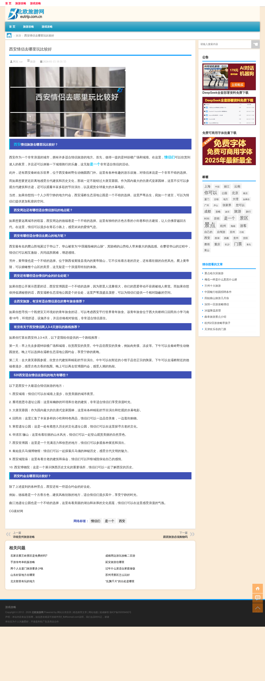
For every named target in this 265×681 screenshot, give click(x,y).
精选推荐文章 (80, 612)
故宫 (227, 211)
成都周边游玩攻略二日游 (120, 555)
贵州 (235, 238)
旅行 (248, 211)
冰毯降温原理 (212, 310)
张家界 (227, 205)
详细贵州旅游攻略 (24, 537)
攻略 (218, 211)
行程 (242, 231)
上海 (207, 186)
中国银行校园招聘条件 (218, 292)
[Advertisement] (116, 654)
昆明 (216, 218)
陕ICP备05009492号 (120, 612)
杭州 (223, 226)
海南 (233, 225)
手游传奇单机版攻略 (22, 562)
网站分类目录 (64, 612)
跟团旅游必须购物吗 (175, 537)
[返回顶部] (256, 607)
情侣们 (169, 157)
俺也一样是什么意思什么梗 (220, 279)
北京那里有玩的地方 (22, 581)
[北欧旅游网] (25, 8)
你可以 (210, 192)
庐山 (216, 205)
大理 (235, 199)
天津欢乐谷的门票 (215, 329)
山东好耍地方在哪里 (22, 575)
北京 (235, 192)
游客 (243, 225)
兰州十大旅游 (212, 285)
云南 (237, 186)
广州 (206, 205)
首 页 (8, 3)
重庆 (217, 244)
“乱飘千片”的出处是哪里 (119, 581)
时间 (206, 218)
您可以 (240, 205)
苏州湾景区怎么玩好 (117, 575)
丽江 (226, 186)
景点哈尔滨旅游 (213, 273)
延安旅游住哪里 (114, 562)
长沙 (227, 244)
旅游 (18, 35)
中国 (217, 186)
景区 (244, 217)
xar (21, 61)
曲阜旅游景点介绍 (215, 316)
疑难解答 (104, 612)
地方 (225, 199)
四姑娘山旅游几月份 (216, 298)
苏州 (232, 232)
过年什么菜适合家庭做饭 (120, 568)
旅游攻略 (20, 3)
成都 (207, 211)
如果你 (246, 199)
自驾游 (221, 232)
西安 (17, 144)
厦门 (206, 199)
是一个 (95, 164)
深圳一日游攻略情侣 (216, 304)
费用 (207, 244)
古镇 (216, 199)
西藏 (226, 238)
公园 (224, 193)
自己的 (208, 232)
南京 (245, 193)
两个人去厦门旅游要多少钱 (26, 568)
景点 (210, 224)
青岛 (249, 244)
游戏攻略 (35, 3)
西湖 (217, 237)
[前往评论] (256, 597)
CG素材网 (16, 511)
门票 (238, 243)
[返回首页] (256, 588)
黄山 (206, 250)
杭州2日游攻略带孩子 (217, 323)
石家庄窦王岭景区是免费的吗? (28, 555)
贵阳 (245, 237)
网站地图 (93, 612)
